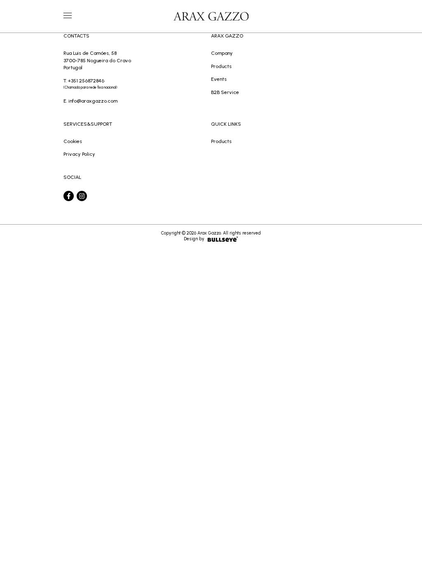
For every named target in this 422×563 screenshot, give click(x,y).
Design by (194, 239)
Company (222, 53)
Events (219, 79)
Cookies (72, 141)
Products (221, 66)
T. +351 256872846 (90, 83)
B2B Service (225, 92)
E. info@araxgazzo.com (90, 101)
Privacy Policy (79, 154)
